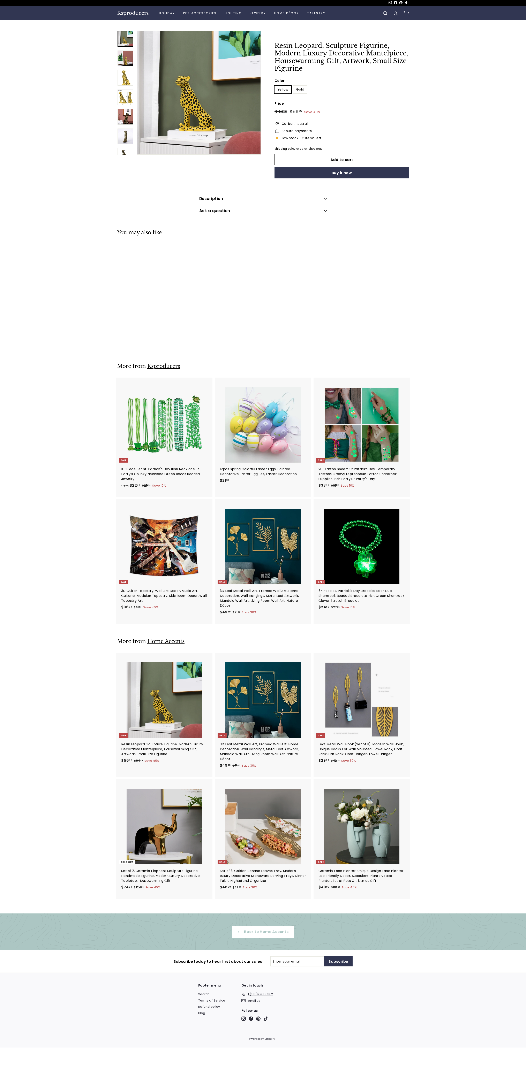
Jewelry (258, 13)
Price (279, 103)
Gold (300, 89)
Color (280, 80)
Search (203, 994)
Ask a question (214, 211)
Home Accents (166, 641)
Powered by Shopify (261, 1039)
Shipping (281, 149)
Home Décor (286, 13)
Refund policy (209, 1006)
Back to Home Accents (265, 931)
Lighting (233, 13)
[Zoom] (199, 92)
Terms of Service (211, 1000)
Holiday (167, 13)
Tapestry (316, 13)
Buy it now (342, 172)
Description (211, 198)
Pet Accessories (200, 13)
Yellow (283, 89)
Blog (201, 1013)
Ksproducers (133, 13)
